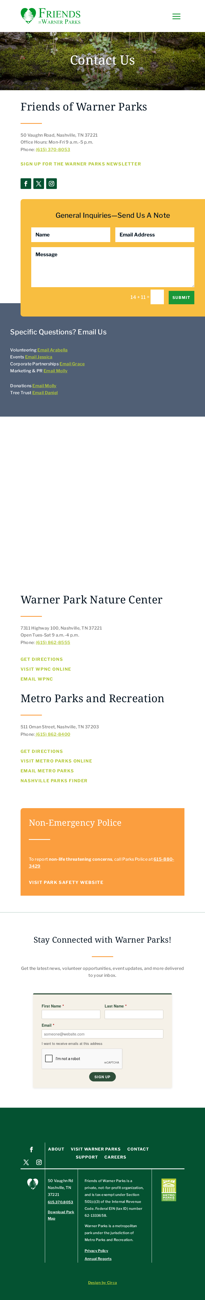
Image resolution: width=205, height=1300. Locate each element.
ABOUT (56, 1149)
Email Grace (72, 363)
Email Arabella (52, 350)
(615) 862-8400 (52, 734)
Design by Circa (102, 1282)
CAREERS (115, 1157)
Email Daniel (45, 392)
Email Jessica (39, 356)
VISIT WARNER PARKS (96, 1149)
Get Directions (42, 659)
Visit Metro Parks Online (56, 761)
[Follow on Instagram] (51, 183)
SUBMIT (181, 297)
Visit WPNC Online (46, 669)
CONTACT (138, 1149)
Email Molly (56, 370)
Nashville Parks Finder (54, 780)
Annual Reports (98, 1258)
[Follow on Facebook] (26, 183)
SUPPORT (87, 1157)
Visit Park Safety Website (66, 882)
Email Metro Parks (47, 770)
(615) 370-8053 (53, 149)
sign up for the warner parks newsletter (81, 164)
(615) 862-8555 (53, 642)
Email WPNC (37, 679)
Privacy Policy (96, 1250)
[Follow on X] (38, 183)
